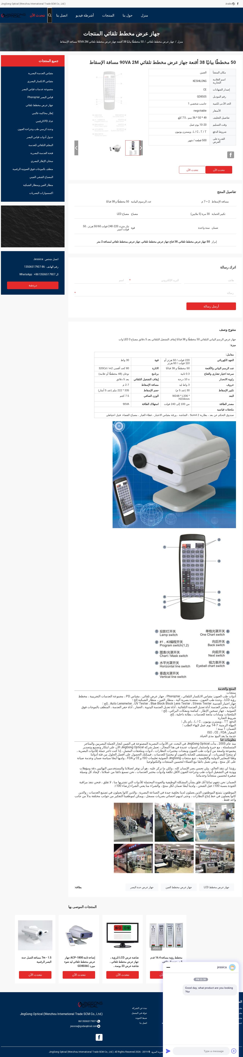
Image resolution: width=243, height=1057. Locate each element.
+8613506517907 (44, 274)
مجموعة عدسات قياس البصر (37, 89)
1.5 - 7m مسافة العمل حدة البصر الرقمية (36, 959)
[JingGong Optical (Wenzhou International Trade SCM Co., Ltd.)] (13, 15)
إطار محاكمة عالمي (42, 113)
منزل (180, 41)
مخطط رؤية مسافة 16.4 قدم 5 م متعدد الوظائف (166, 959)
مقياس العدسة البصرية (40, 73)
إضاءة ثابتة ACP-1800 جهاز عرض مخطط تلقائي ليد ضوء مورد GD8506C (79, 961)
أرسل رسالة (211, 306)
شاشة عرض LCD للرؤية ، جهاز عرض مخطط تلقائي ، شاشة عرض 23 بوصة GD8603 (124, 962)
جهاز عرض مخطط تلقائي (160, 41)
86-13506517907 (34, 266)
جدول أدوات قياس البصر (40, 137)
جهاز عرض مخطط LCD (216, 887)
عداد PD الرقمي (44, 121)
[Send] (168, 1051)
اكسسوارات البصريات (41, 192)
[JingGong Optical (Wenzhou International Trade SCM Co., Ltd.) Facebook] (238, 4)
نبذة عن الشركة (139, 1008)
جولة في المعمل (139, 1013)
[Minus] (168, 967)
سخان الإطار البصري (42, 161)
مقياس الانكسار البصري (40, 81)
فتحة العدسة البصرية (41, 153)
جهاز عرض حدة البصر (142, 887)
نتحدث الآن (219, 169)
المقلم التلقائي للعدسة (40, 145)
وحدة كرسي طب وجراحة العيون (35, 129)
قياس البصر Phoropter (40, 97)
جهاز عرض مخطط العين (179, 887)
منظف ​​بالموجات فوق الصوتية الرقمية (33, 169)
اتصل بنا (143, 1023)
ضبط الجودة (141, 1018)
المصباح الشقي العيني (41, 177)
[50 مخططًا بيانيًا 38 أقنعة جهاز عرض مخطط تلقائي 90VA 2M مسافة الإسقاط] (108, 103)
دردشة (33, 285)
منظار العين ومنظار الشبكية (38, 184)
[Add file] (234, 1051)
